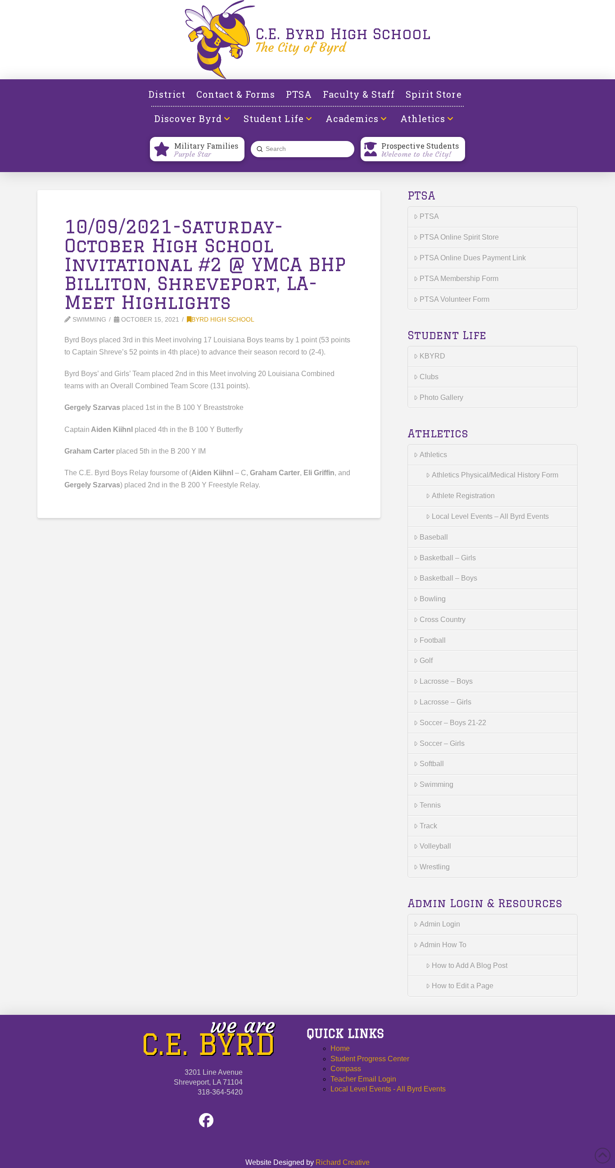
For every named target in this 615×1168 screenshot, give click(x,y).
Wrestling (435, 867)
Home (340, 1048)
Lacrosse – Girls (445, 702)
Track (428, 826)
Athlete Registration (463, 496)
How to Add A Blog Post (469, 965)
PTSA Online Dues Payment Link (473, 258)
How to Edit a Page (462, 986)
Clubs (429, 377)
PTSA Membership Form (459, 278)
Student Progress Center (369, 1059)
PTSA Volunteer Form (454, 299)
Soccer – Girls (442, 743)
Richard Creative (343, 1162)
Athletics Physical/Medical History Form (495, 475)
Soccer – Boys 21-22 (453, 723)
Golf (426, 660)
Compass (345, 1069)
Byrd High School (222, 319)
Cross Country (443, 619)
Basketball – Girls (448, 558)
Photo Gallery (441, 397)
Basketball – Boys (448, 578)
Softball (432, 764)
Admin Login (440, 924)
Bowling (433, 599)
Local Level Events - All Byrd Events (388, 1089)
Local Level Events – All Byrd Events (490, 516)
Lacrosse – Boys (446, 681)
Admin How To (443, 945)
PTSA (429, 216)
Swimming (436, 784)
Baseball (434, 537)
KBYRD (432, 356)
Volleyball (435, 846)
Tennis (430, 805)
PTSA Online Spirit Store (459, 237)
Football (433, 640)
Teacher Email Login (363, 1079)
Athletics (433, 455)
